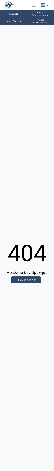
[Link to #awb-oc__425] (34, 5)
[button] (45, 5)
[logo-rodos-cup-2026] (9, 1)
